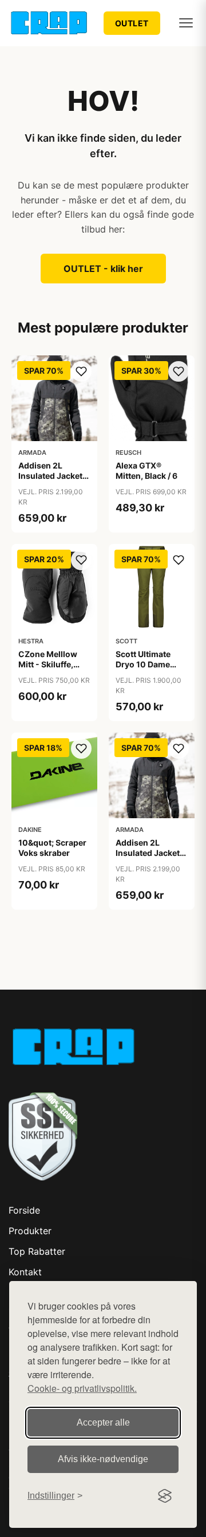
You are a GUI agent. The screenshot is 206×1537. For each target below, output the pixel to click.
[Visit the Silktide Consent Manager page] (165, 1496)
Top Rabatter (37, 1251)
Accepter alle (103, 1422)
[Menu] (186, 22)
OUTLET (132, 23)
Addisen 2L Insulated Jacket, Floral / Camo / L (51, 476)
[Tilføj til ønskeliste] (81, 371)
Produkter (30, 1230)
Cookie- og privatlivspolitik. (82, 1388)
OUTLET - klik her (103, 268)
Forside (24, 1210)
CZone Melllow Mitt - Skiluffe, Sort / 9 (47, 664)
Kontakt (25, 1272)
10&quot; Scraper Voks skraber (52, 848)
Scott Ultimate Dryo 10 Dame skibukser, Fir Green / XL (143, 669)
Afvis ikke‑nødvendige (103, 1459)
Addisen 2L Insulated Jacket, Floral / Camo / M (149, 853)
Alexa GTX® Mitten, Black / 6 (146, 471)
